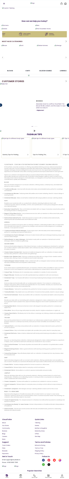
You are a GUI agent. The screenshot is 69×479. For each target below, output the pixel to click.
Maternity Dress (40, 431)
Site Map (37, 436)
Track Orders (6, 445)
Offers (37, 434)
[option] (34, 8)
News (3, 439)
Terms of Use (39, 448)
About (4, 423)
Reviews (4, 431)
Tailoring (37, 423)
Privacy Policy (39, 453)
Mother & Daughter (41, 428)
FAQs (3, 448)
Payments (5, 453)
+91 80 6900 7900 (12, 462)
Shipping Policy (39, 451)
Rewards (4, 451)
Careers (4, 436)
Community (6, 428)
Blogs (3, 434)
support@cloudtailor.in (13, 460)
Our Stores (5, 425)
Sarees (37, 425)
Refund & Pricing (40, 445)
